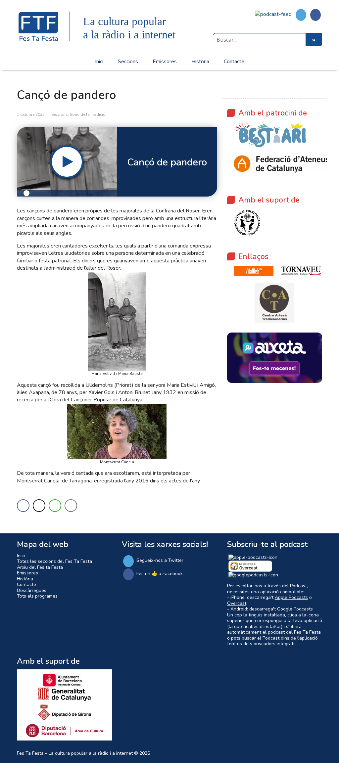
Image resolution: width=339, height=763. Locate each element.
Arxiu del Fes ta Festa (40, 567)
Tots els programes (37, 596)
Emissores (165, 61)
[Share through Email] (71, 505)
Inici (99, 61)
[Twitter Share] (39, 505)
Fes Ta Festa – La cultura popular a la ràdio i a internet (75, 753)
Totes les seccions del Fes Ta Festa (54, 561)
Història (200, 61)
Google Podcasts (295, 609)
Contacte (234, 61)
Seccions (128, 61)
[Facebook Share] (23, 505)
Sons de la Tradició (88, 114)
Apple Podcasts (291, 597)
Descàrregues (31, 590)
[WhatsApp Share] (55, 505)
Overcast (236, 603)
